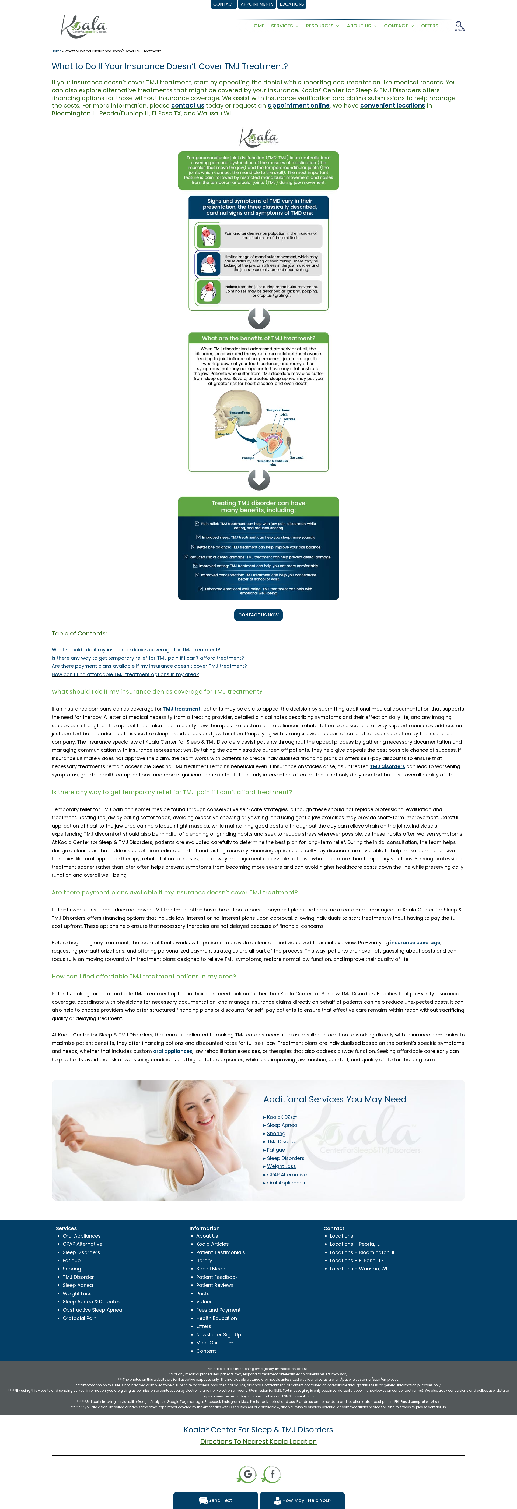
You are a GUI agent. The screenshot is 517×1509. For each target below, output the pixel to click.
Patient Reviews (215, 1285)
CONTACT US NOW (258, 615)
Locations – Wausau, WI (358, 1268)
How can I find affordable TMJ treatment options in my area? (125, 674)
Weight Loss (77, 1293)
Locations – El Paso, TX (357, 1260)
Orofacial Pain (79, 1318)
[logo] (84, 26)
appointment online (299, 105)
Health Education (216, 1318)
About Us (207, 1236)
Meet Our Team (214, 1342)
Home (56, 51)
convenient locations (392, 105)
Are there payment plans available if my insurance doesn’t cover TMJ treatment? (149, 666)
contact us (187, 105)
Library (204, 1260)
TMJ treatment (182, 708)
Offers (203, 1326)
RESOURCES (320, 25)
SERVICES (282, 25)
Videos (204, 1301)
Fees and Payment (218, 1309)
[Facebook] (270, 1474)
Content (206, 1351)
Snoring (72, 1268)
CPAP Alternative (82, 1244)
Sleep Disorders (81, 1252)
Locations (341, 1236)
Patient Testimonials (220, 1252)
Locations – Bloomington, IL (362, 1252)
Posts (202, 1293)
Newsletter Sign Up (218, 1334)
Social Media (211, 1268)
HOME (257, 25)
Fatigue (72, 1260)
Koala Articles (212, 1244)
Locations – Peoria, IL (354, 1244)
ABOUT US (359, 25)
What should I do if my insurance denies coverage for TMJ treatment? (136, 649)
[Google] (246, 1474)
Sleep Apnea (78, 1285)
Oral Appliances (82, 1236)
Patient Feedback (217, 1277)
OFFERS (429, 25)
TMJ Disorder (78, 1277)
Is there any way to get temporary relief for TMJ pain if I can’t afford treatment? (148, 658)
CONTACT (396, 25)
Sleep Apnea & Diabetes (91, 1301)
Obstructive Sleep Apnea (92, 1309)
